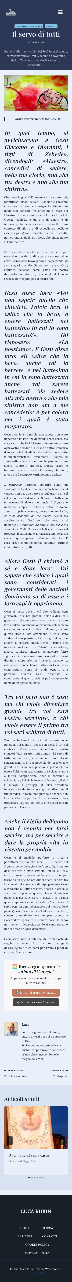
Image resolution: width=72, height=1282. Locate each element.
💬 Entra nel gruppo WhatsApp (36, 992)
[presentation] (36, 1127)
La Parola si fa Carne (29, 26)
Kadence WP (36, 1273)
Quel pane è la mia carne (29, 1155)
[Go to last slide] (10, 1140)
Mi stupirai (59, 1073)
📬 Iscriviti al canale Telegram (36, 1002)
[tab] (29, 1177)
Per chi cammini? (15, 1073)
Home (25, 1228)
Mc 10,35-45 (52, 119)
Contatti (49, 1236)
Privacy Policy (37, 1252)
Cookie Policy (37, 1244)
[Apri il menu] (62, 12)
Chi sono (47, 1228)
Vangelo (51, 26)
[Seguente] (62, 1140)
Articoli (25, 1236)
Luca (25, 1024)
